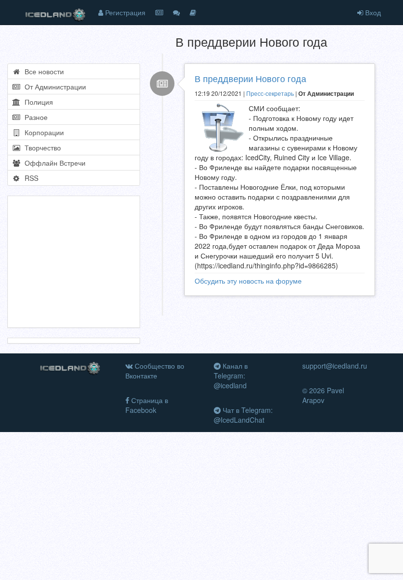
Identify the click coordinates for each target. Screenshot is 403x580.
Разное (34, 117)
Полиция (37, 102)
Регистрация (124, 12)
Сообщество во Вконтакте (154, 370)
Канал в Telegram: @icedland (231, 375)
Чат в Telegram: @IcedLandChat (243, 415)
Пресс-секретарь (270, 93)
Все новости (42, 71)
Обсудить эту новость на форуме (248, 281)
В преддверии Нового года (250, 78)
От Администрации (53, 86)
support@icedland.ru (334, 366)
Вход (372, 12)
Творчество (41, 147)
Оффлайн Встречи (53, 163)
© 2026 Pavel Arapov (323, 395)
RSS (29, 178)
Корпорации (42, 132)
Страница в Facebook (146, 405)
